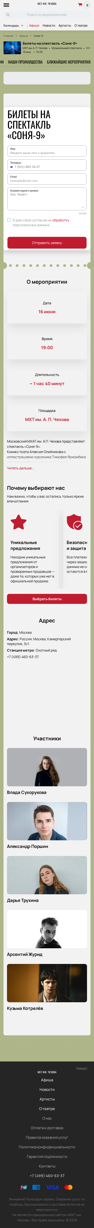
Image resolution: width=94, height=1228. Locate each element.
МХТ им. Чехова (47, 3)
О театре (81, 25)
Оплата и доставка (47, 1127)
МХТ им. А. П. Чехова (35, 48)
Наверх (81, 1068)
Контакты (47, 1166)
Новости (49, 25)
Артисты (65, 25)
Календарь (11, 25)
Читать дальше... (20, 468)
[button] (12, 166)
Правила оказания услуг (47, 1137)
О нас (47, 1118)
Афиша (34, 25)
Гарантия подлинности (47, 1156)
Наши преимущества (25, 61)
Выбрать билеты (47, 598)
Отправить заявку (47, 242)
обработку (60, 220)
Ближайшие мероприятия (69, 61)
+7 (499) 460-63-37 (23, 656)
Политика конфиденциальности (47, 1146)
